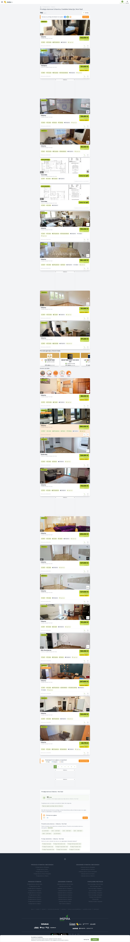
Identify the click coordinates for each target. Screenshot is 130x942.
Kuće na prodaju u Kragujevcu (95, 888)
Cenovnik (63, 909)
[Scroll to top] (65, 859)
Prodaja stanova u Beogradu (42, 867)
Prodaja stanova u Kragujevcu (35, 888)
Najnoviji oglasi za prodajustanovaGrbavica (52, 806)
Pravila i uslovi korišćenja (74, 909)
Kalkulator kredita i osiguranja (95, 901)
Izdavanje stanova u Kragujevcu (65, 888)
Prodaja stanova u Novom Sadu (34, 884)
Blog (32, 909)
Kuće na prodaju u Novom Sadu (95, 884)
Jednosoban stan (59, 843)
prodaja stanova (46, 6)
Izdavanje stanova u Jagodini (65, 899)
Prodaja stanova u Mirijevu (42, 876)
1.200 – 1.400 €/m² (55, 830)
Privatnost (96, 909)
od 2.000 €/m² (57, 833)
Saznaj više (86, 939)
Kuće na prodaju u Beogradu (95, 895)
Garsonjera (46, 843)
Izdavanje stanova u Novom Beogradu (88, 871)
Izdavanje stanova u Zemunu (88, 869)
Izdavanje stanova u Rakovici (88, 876)
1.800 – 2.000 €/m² (46, 833)
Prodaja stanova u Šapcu (34, 895)
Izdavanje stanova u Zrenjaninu (65, 892)
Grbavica (53, 6)
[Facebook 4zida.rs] (70, 934)
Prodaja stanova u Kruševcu (34, 897)
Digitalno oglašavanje (53, 909)
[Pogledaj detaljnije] (65, 27)
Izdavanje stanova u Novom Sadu (65, 884)
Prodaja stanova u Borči (42, 869)
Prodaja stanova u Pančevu (34, 899)
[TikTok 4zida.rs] (75, 934)
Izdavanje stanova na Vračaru (88, 873)
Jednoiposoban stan (74, 843)
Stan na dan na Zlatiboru (65, 903)
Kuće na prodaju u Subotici (95, 890)
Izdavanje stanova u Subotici (65, 890)
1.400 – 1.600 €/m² (66, 830)
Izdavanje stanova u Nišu (65, 886)
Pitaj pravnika (95, 899)
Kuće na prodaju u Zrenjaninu (95, 892)
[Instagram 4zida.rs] (72, 934)
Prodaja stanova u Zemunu (42, 871)
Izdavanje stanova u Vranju (65, 901)
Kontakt (44, 909)
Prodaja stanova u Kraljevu (35, 903)
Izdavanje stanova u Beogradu (88, 867)
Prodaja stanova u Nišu (34, 886)
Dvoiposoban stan (62, 846)
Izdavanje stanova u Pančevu (65, 897)
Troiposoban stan (48, 849)
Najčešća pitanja (87, 909)
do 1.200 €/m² (45, 830)
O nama (37, 909)
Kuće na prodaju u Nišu (95, 886)
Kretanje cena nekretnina (95, 897)
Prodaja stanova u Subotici (34, 890)
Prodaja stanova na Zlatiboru (34, 901)
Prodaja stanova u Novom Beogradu (42, 873)
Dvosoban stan (47, 846)
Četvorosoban (61, 849)
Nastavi (95, 939)
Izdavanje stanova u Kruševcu (65, 895)
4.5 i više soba (74, 849)
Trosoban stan (75, 846)
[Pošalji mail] (78, 934)
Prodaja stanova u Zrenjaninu (35, 892)
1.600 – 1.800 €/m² (77, 830)
